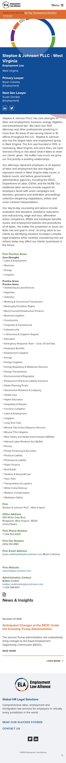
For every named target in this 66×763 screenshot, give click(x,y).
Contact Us (11, 728)
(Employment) (11, 83)
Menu (56, 5)
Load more (54, 661)
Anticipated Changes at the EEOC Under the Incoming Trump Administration (30, 627)
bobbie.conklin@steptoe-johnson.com (22, 584)
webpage (8, 15)
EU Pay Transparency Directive (40, 12)
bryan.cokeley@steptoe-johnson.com (22, 554)
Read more (9, 651)
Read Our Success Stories (22, 722)
